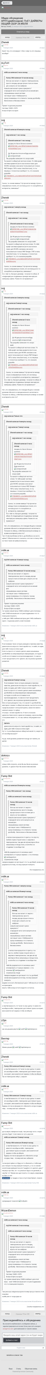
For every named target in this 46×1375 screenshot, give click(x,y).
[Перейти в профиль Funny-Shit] (6, 779)
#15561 (42, 48)
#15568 (42, 641)
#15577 (42, 1092)
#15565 (42, 294)
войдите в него (8, 1329)
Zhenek (5, 42)
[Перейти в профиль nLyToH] (5, 66)
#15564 (42, 203)
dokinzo (5, 755)
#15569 (42, 676)
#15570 (42, 761)
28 (43, 1348)
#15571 (42, 782)
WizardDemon (8, 1210)
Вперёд (38, 37)
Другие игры (28, 26)
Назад (7, 37)
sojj (3, 120)
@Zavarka (6, 1178)
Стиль (18, 1369)
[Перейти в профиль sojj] (4, 123)
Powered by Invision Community (23, 1371)
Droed (9, 26)
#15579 (42, 1198)
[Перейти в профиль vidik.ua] (5, 553)
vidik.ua (5, 550)
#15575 (42, 1044)
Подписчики (21, 1348)
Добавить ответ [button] (12, 1340)
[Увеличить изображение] (23, 147)
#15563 (42, 126)
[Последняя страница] (43, 37)
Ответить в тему (23, 32)
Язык (11, 1369)
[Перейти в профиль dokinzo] (5, 759)
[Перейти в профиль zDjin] (4, 1023)
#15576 (42, 1062)
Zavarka (29, 1307)
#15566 (42, 412)
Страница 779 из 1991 (23, 37)
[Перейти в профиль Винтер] (5, 1042)
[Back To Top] (0, 1364)
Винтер (5, 1038)
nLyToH (5, 63)
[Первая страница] (2, 37)
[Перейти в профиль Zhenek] (5, 45)
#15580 (42, 1216)
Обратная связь (31, 1369)
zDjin (3, 1020)
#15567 (42, 556)
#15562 (42, 68)
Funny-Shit (6, 776)
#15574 (42, 1026)
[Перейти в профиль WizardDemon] (7, 1214)
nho (31, 870)
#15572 (42, 882)
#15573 (42, 1003)
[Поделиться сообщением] (37, 48)
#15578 (42, 1128)
